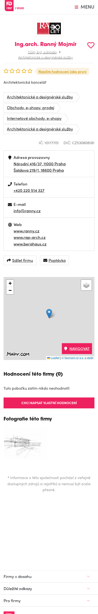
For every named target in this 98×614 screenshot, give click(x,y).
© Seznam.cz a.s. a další (77, 358)
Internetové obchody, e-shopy (34, 118)
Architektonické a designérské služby (45, 57)
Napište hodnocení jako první (62, 71)
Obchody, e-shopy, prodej (30, 107)
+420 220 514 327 (29, 190)
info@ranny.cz (27, 210)
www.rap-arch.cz (30, 237)
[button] (49, 314)
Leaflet (54, 358)
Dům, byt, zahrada (42, 52)
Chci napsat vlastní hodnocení (49, 402)
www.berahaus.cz (30, 244)
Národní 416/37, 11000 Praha (40, 163)
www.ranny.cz (26, 231)
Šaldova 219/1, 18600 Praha (39, 170)
